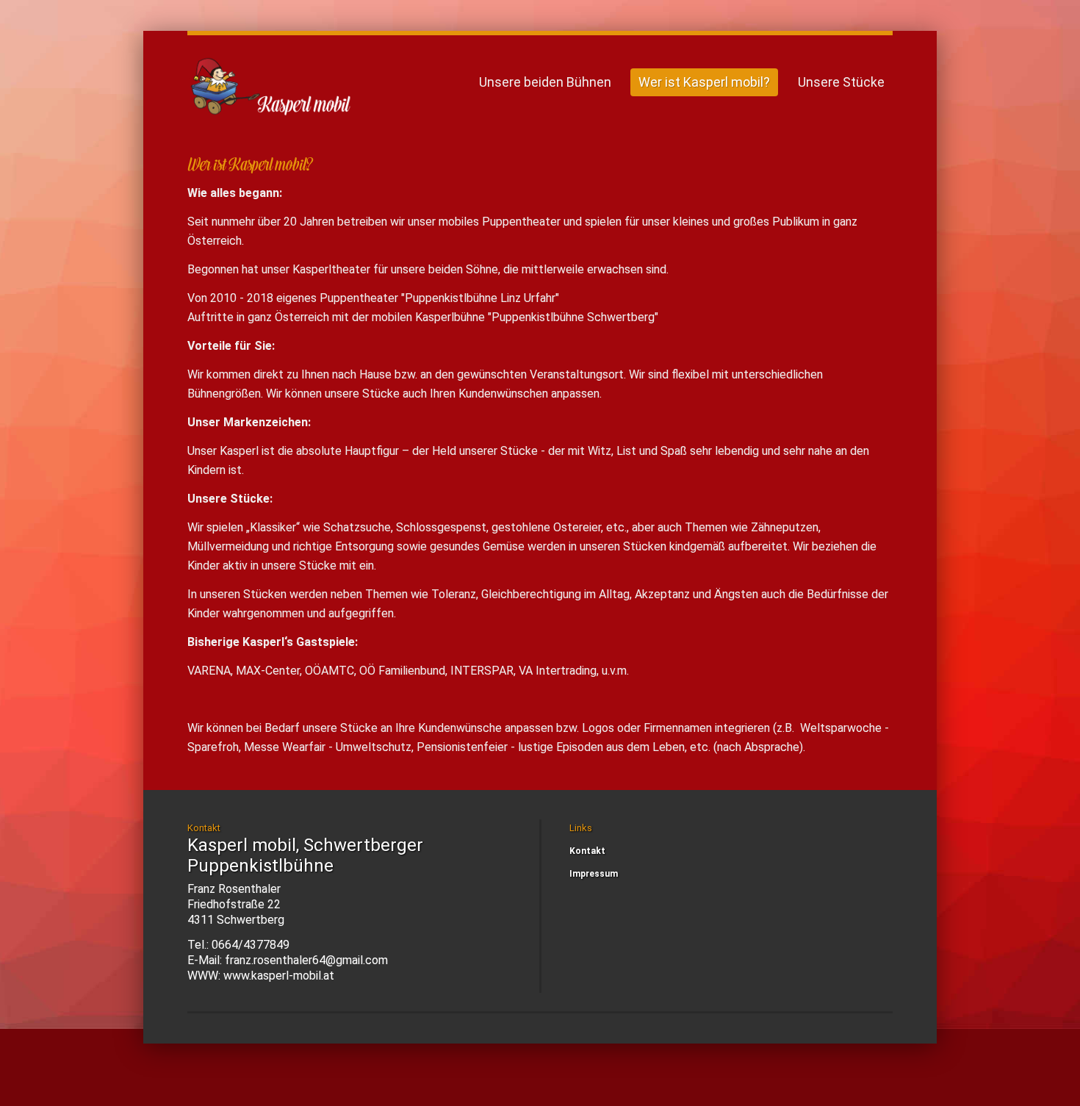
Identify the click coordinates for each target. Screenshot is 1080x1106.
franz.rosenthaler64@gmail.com (306, 960)
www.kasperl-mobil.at (278, 976)
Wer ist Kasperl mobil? (704, 82)
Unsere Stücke (841, 82)
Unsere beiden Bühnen (545, 82)
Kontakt (587, 851)
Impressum (593, 874)
